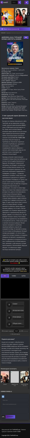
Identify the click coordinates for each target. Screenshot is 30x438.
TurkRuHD (3, 32)
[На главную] (4, 2)
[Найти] (19, 2)
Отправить (10, 416)
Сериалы (8, 32)
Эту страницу (14, 263)
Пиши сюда (23, 271)
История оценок (16, 334)
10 (21, 64)
